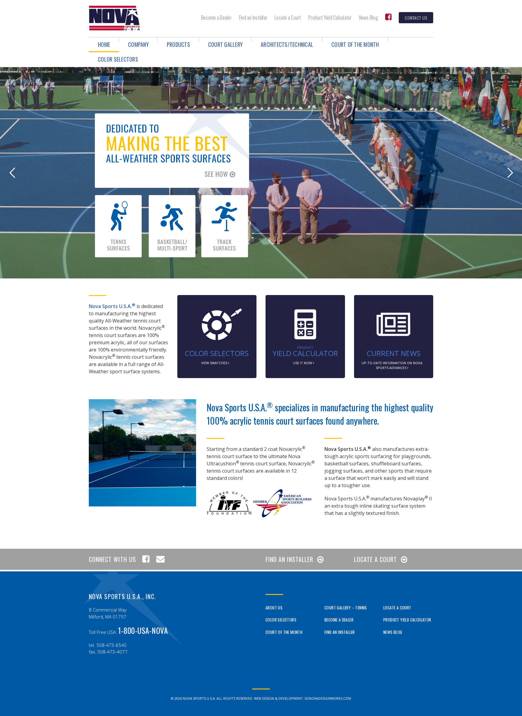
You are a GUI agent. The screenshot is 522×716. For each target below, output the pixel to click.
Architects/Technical (287, 44)
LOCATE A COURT (375, 559)
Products (178, 44)
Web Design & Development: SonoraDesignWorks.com (302, 698)
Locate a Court (288, 17)
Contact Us (416, 17)
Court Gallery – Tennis (345, 608)
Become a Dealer (216, 17)
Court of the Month (355, 44)
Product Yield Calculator (330, 17)
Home (104, 44)
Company (138, 44)
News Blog (368, 17)
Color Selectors (118, 59)
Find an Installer (253, 17)
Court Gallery (225, 44)
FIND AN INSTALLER (289, 559)
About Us (274, 608)
